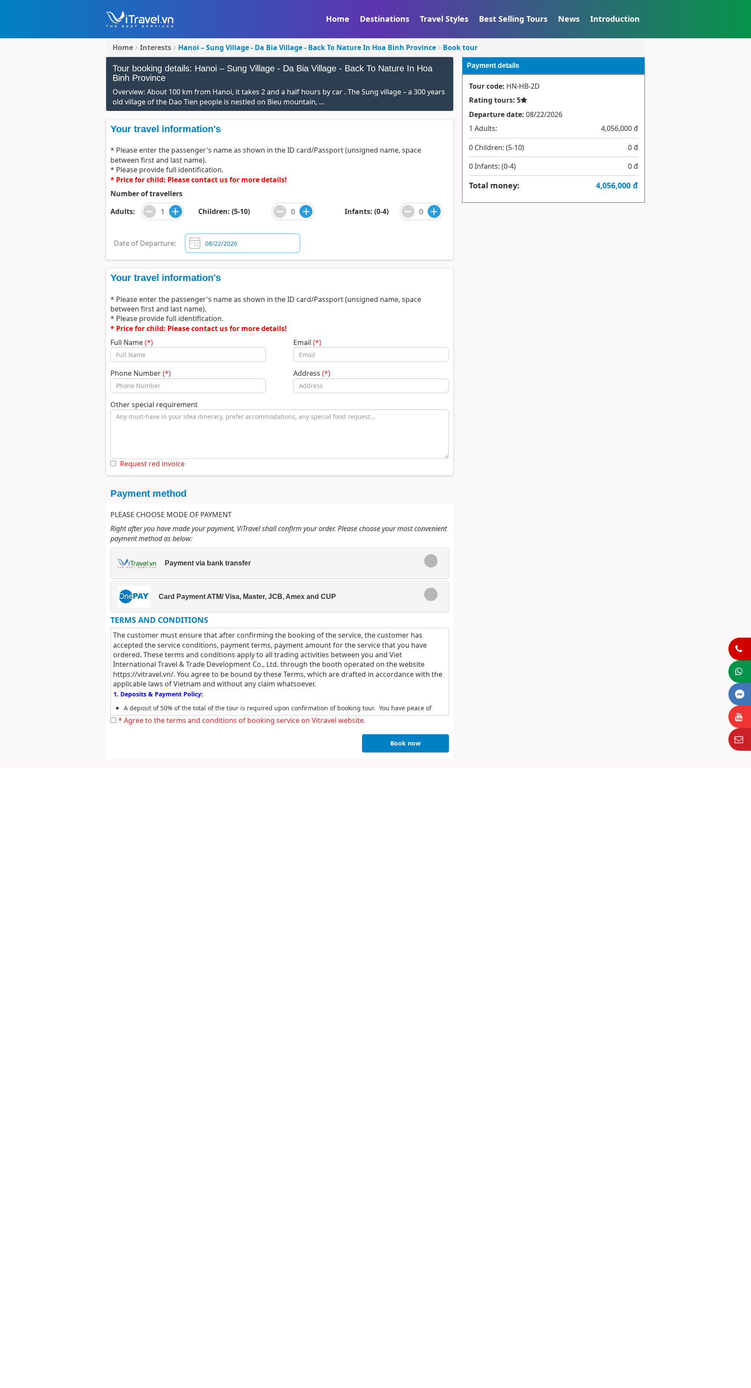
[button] (273, 563)
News (569, 18)
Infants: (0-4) (367, 211)
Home (337, 18)
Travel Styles (444, 18)
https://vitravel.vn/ (143, 674)
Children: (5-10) (224, 211)
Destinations (384, 18)
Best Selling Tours (513, 18)
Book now (405, 743)
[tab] (280, 563)
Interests (155, 47)
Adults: (122, 211)
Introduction (615, 18)
